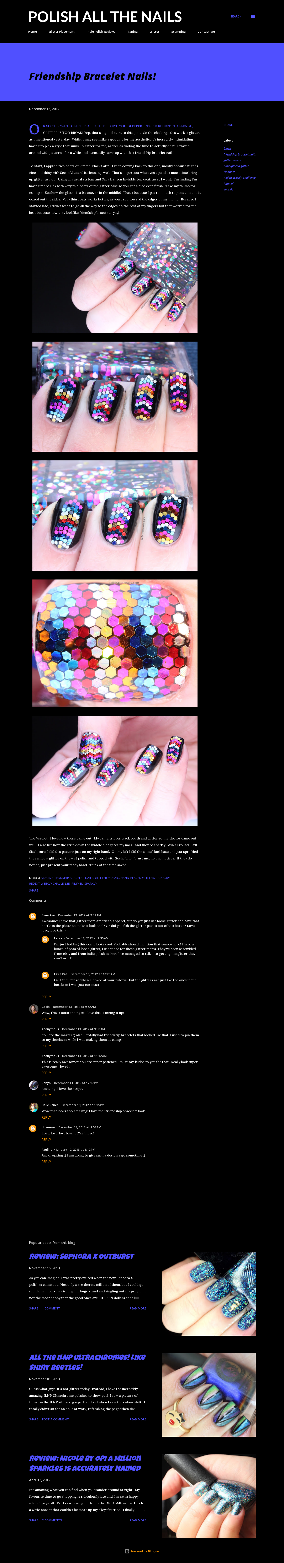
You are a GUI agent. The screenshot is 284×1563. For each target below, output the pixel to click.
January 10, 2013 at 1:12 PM (75, 1149)
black (227, 148)
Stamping (178, 32)
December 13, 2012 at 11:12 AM (84, 1056)
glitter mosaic (233, 160)
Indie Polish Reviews (101, 32)
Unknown (48, 1127)
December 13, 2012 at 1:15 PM (83, 1105)
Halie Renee (50, 1105)
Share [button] (228, 125)
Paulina (47, 1149)
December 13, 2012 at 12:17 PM (76, 1083)
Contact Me (206, 32)
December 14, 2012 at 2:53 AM (79, 1127)
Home (32, 32)
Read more (138, 1308)
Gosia (46, 1007)
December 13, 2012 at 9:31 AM (79, 915)
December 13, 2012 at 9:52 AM (74, 1007)
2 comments (52, 1520)
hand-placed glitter (236, 166)
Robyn (46, 1083)
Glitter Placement (62, 32)
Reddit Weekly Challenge (240, 178)
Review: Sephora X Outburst (81, 1257)
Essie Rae (48, 915)
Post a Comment (55, 1419)
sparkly (228, 189)
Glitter (154, 32)
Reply (46, 997)
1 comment (51, 1308)
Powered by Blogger (144, 1551)
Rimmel (228, 183)
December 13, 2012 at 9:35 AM (87, 938)
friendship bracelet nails (240, 154)
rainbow (229, 172)
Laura (58, 938)
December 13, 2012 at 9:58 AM (83, 1029)
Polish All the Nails (105, 16)
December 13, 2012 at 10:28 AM (93, 974)
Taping (132, 32)
